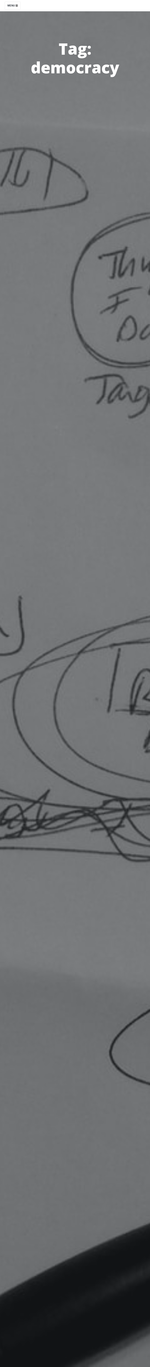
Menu (11, 5)
